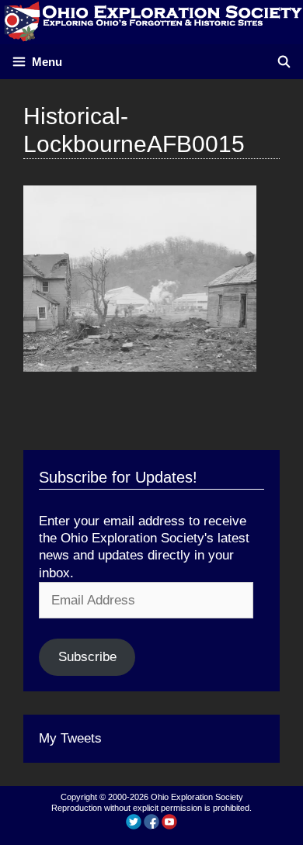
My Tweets (70, 738)
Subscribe (87, 656)
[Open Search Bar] (284, 61)
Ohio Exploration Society (197, 797)
